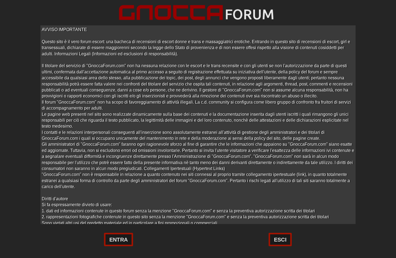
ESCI (280, 240)
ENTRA (118, 240)
